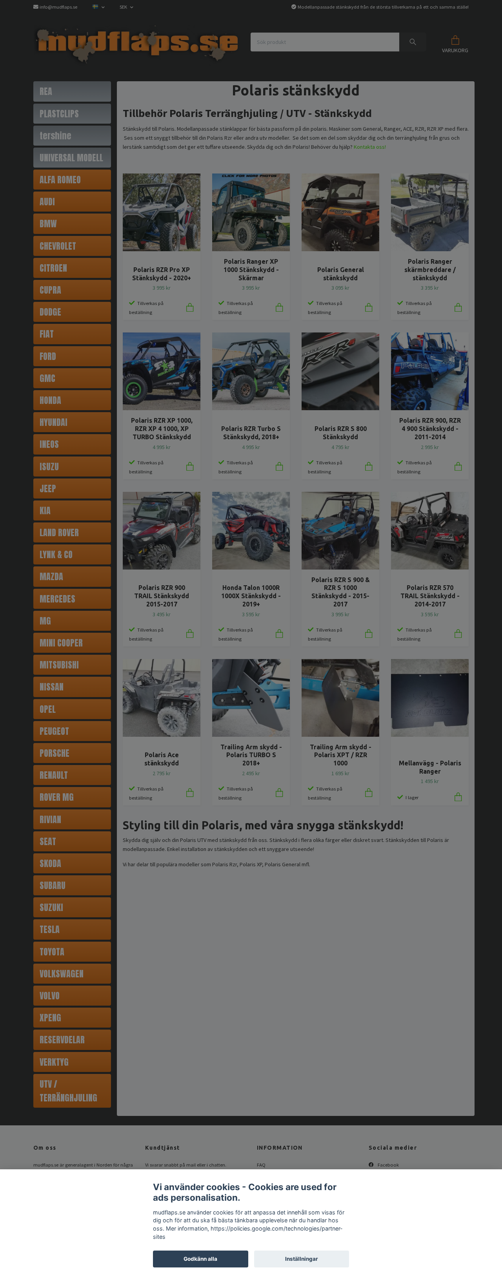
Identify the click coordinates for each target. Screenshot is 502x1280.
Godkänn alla (200, 1259)
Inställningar (301, 1259)
